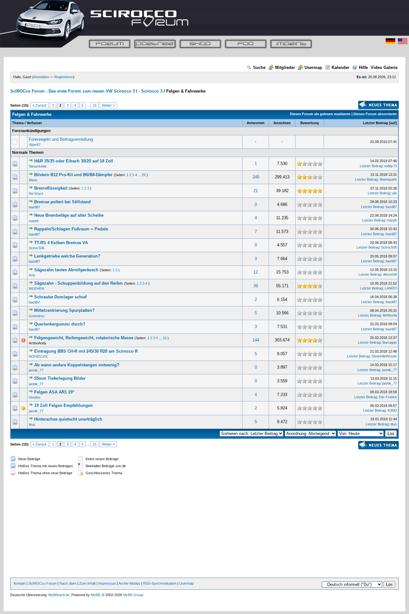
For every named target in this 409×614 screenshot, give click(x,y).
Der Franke (388, 397)
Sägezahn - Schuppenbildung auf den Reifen (78, 283)
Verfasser (34, 123)
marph (34, 221)
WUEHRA (36, 288)
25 (144, 175)
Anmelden (41, 77)
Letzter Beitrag (375, 123)
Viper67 (35, 144)
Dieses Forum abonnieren (375, 114)
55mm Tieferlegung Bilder (60, 378)
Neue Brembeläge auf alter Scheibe (69, 215)
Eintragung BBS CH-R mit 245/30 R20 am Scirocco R (86, 351)
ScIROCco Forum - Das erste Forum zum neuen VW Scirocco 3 (72, 91)
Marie (33, 180)
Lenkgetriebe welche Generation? (67, 256)
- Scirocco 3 (150, 91)
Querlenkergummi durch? (59, 324)
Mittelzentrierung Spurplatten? (64, 310)
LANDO (391, 288)
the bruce (36, 193)
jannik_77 (36, 370)
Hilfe (363, 67)
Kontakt (20, 583)
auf (393, 123)
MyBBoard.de (58, 595)
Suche (259, 67)
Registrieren (63, 77)
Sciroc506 (36, 248)
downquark (388, 179)
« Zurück (40, 105)
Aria (32, 275)
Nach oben (67, 583)
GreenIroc (37, 316)
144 (255, 340)
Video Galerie (384, 67)
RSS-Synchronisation (159, 583)
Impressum (107, 583)
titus (32, 424)
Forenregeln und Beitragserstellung (61, 139)
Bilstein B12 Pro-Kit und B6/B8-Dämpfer (73, 174)
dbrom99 (390, 274)
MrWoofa (390, 315)
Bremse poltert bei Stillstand (62, 201)
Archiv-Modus (129, 583)
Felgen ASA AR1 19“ (54, 392)
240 (255, 177)
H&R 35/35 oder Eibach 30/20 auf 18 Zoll (73, 161)
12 (255, 272)
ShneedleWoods (384, 356)
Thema (18, 123)
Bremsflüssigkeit (50, 188)
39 (255, 285)
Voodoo (34, 397)
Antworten (256, 123)
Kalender (340, 67)
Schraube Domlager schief (60, 297)
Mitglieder (285, 67)
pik (394, 193)
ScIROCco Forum (42, 583)
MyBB (95, 595)
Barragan (389, 342)
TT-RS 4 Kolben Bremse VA (61, 242)
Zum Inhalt (87, 583)
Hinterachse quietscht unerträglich (68, 419)
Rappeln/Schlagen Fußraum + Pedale (71, 229)
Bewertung (309, 123)
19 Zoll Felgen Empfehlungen (63, 405)
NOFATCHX (38, 356)
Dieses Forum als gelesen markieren (320, 114)
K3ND (392, 410)
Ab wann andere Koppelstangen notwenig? (76, 365)
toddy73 (390, 166)
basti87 (34, 207)
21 (255, 190)
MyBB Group (133, 595)
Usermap (313, 67)
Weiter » (108, 105)
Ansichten (282, 123)
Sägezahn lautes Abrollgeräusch (67, 269)
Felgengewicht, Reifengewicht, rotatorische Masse (83, 337)
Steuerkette (38, 166)
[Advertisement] (204, 527)
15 (94, 105)
